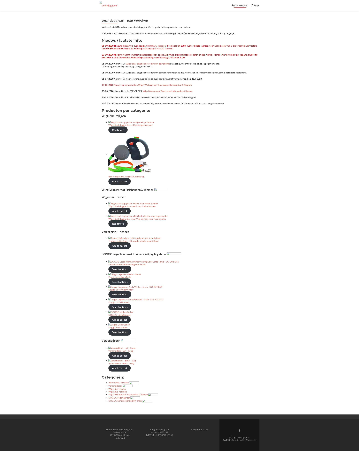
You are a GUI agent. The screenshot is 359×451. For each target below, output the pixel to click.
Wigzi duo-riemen (117, 388)
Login (256, 5)
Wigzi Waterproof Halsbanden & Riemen (128, 394)
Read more (118, 129)
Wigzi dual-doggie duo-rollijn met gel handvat (148, 63)
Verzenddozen (115, 385)
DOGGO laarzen (157, 45)
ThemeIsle (251, 440)
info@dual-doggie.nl (159, 429)
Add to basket (119, 181)
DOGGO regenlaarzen (119, 397)
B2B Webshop (241, 5)
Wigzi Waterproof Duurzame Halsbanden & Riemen (165, 85)
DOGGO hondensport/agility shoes (125, 400)
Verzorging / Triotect (118, 382)
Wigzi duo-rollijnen (117, 391)
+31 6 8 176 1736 (199, 429)
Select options (120, 269)
